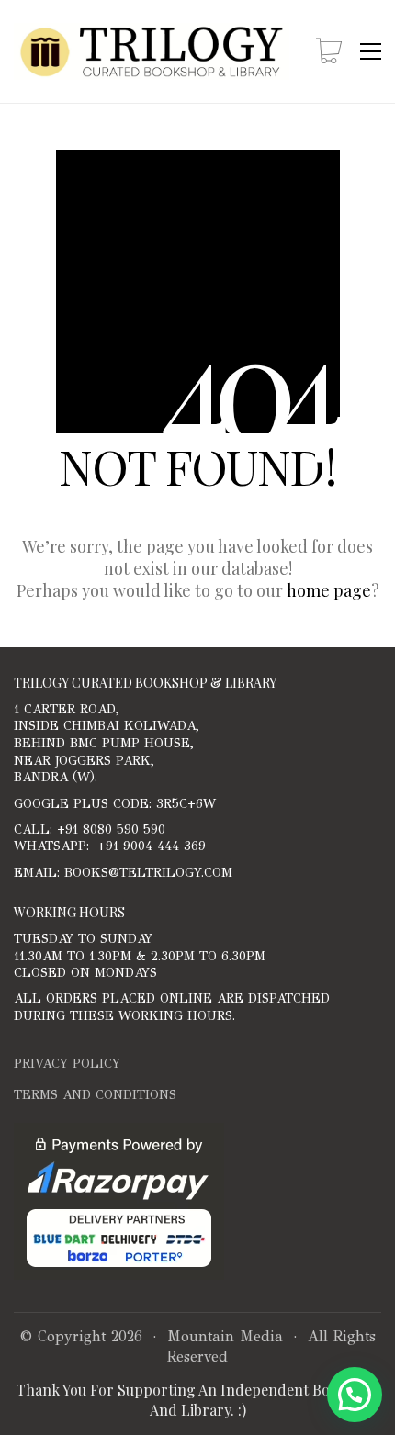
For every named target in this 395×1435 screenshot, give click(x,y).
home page (329, 590)
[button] (370, 51)
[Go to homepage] (151, 51)
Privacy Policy (67, 1063)
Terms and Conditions (95, 1095)
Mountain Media (225, 1336)
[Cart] (329, 52)
